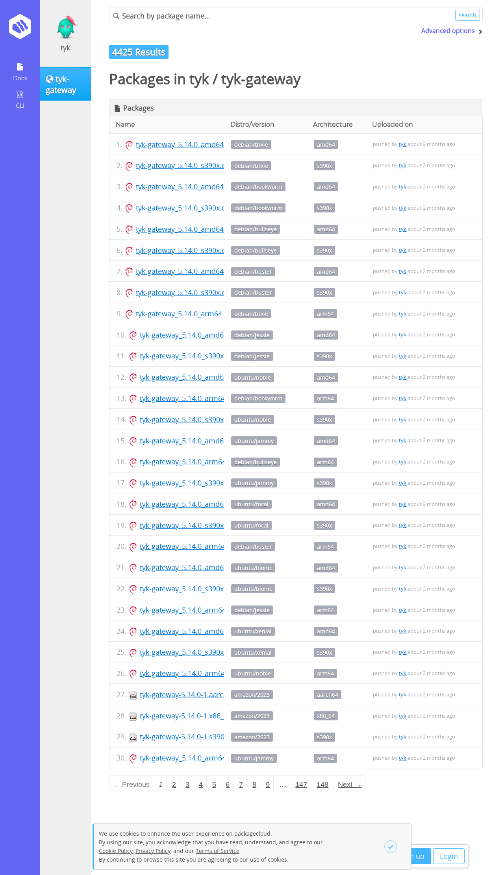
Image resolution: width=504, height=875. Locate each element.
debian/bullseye (255, 229)
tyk (65, 47)
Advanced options (448, 30)
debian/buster (253, 271)
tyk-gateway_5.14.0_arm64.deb (186, 313)
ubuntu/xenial (253, 631)
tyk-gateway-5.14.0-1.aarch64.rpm (195, 694)
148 (322, 784)
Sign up (412, 856)
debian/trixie (251, 144)
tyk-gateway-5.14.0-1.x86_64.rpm (193, 715)
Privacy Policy (152, 851)
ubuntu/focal (251, 504)
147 (301, 784)
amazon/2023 (252, 694)
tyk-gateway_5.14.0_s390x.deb (185, 165)
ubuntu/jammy (254, 441)
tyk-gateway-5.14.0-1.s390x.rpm (192, 736)
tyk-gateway (260, 79)
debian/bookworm (258, 186)
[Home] (20, 29)
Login (449, 856)
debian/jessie (252, 335)
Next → (349, 784)
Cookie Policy (116, 851)
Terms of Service (217, 851)
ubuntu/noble (252, 377)
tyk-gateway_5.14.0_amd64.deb (187, 144)
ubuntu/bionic (253, 568)
